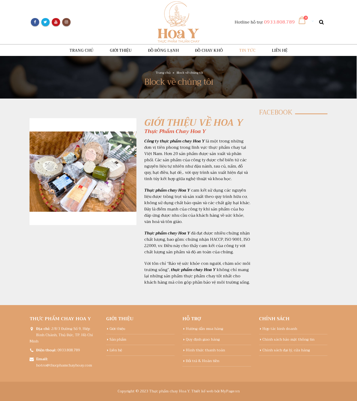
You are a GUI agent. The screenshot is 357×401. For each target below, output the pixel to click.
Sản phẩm (118, 339)
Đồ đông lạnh (163, 50)
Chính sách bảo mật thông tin (288, 339)
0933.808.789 (279, 22)
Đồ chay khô (209, 50)
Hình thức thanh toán (205, 350)
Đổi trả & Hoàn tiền (202, 361)
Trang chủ (82, 50)
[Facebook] (35, 22)
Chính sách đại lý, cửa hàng (286, 350)
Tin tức (247, 50)
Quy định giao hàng (203, 339)
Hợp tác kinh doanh (279, 329)
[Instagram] (66, 22)
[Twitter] (45, 22)
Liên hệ (279, 50)
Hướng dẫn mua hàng (204, 329)
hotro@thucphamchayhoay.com (64, 365)
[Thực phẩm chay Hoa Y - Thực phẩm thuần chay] (178, 22)
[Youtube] (56, 22)
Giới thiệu (121, 50)
